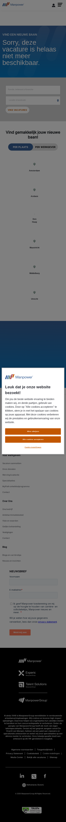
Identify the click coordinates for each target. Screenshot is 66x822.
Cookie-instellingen (33, 447)
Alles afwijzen (33, 431)
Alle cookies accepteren (33, 439)
